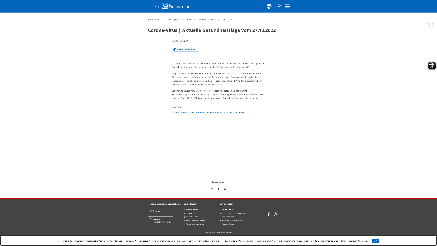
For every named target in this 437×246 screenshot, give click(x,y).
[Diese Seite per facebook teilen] (212, 189)
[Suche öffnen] (278, 6)
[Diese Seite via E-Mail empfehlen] (225, 189)
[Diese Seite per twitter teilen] (218, 189)
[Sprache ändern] (269, 6)
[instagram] (276, 214)
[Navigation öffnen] (287, 6)
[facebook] (269, 214)
